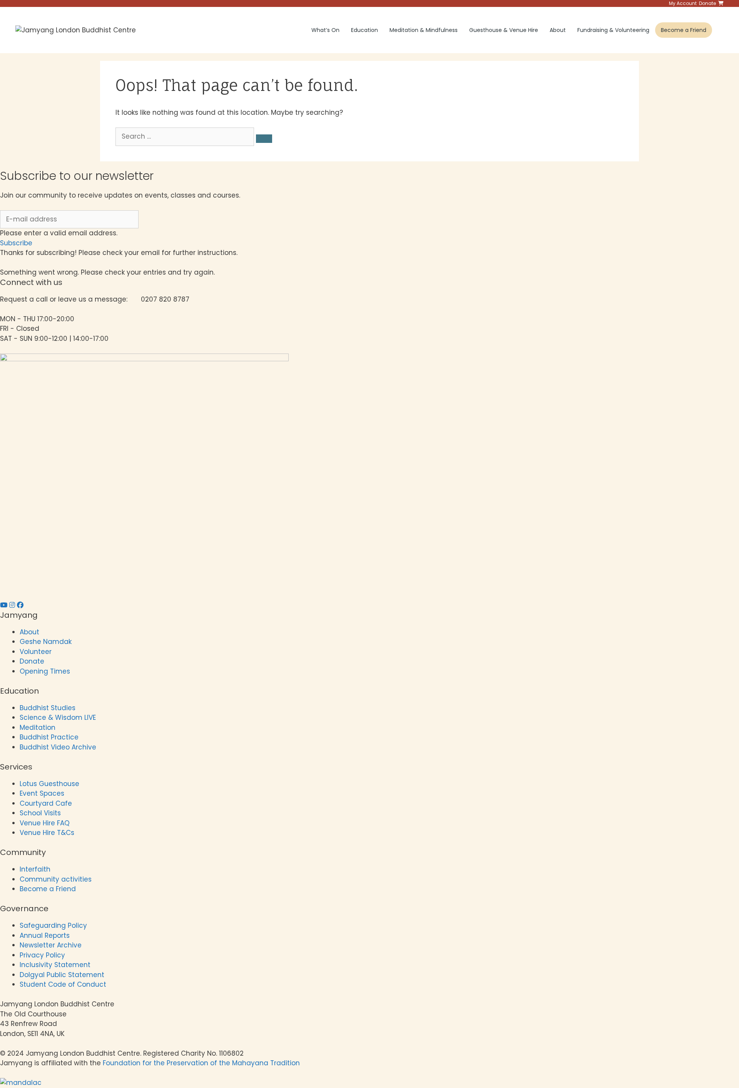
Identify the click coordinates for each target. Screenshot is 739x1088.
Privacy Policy (43, 955)
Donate (32, 661)
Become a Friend (683, 30)
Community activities (56, 879)
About (558, 30)
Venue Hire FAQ (45, 823)
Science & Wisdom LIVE (58, 717)
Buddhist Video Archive (58, 747)
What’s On (325, 30)
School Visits (40, 813)
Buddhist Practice (49, 737)
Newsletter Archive (51, 945)
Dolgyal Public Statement (62, 974)
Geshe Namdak (46, 641)
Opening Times (45, 671)
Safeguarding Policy (53, 925)
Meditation (37, 727)
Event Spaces (42, 793)
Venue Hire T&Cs (47, 832)
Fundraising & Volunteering (613, 30)
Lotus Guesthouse (49, 783)
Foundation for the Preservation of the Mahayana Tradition (201, 1063)
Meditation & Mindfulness (424, 30)
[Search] (264, 138)
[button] (16, 243)
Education (364, 30)
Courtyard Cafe (46, 803)
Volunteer (36, 651)
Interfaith (35, 869)
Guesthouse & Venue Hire (503, 30)
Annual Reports (45, 935)
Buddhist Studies (47, 707)
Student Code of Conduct (63, 984)
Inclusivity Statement (55, 964)
